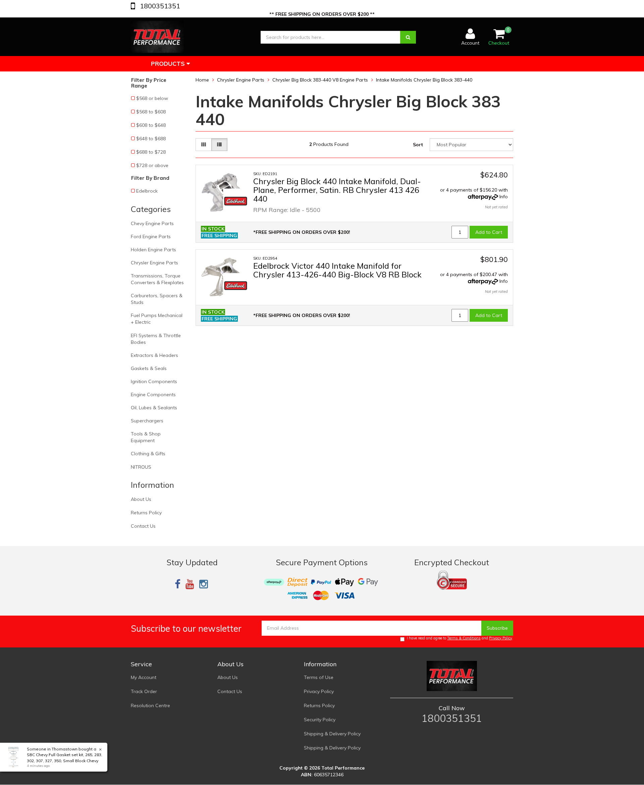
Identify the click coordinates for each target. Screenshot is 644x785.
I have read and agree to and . (460, 638)
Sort (418, 145)
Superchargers (147, 421)
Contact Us (143, 526)
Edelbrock (147, 191)
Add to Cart (488, 232)
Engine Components (153, 394)
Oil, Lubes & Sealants (154, 408)
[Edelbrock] (235, 201)
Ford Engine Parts (151, 236)
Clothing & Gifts (148, 454)
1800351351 (159, 6)
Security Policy (319, 720)
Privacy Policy (500, 638)
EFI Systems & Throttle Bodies (156, 338)
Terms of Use (318, 677)
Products (168, 63)
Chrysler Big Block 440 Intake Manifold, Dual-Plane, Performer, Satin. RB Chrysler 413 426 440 (337, 190)
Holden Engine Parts (153, 250)
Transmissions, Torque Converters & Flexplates (157, 279)
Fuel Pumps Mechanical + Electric (156, 318)
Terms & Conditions (464, 638)
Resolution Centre (150, 705)
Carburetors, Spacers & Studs (156, 299)
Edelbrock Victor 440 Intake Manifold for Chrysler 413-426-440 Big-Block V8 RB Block (337, 270)
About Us (141, 499)
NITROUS (141, 467)
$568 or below (152, 98)
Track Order (144, 691)
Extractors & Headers (154, 355)
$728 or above (152, 165)
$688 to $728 (151, 152)
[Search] (408, 37)
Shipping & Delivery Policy (332, 734)
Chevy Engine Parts (152, 223)
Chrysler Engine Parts (154, 263)
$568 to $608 (151, 112)
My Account (143, 677)
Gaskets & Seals (149, 368)
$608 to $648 (151, 125)
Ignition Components (154, 381)
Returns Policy (146, 513)
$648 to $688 (151, 139)
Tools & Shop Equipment (146, 437)
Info (503, 197)
